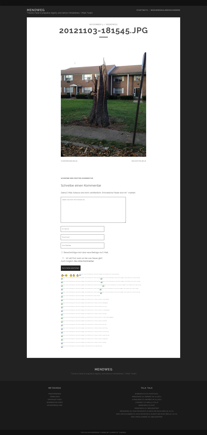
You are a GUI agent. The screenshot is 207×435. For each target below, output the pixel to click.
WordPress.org (55, 405)
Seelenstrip (153, 408)
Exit (153, 405)
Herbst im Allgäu (153, 397)
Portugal (153, 394)
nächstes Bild (139, 161)
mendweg (112, 24)
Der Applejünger (124, 414)
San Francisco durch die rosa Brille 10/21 (153, 411)
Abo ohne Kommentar (83, 261)
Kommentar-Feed (55, 402)
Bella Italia (152, 402)
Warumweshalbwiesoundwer (165, 10)
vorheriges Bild (69, 161)
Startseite (142, 10)
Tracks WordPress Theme (93, 432)
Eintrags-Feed (55, 399)
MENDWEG (36, 10)
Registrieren (55, 394)
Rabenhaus (140, 394)
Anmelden (55, 397)
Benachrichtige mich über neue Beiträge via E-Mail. (86, 252)
